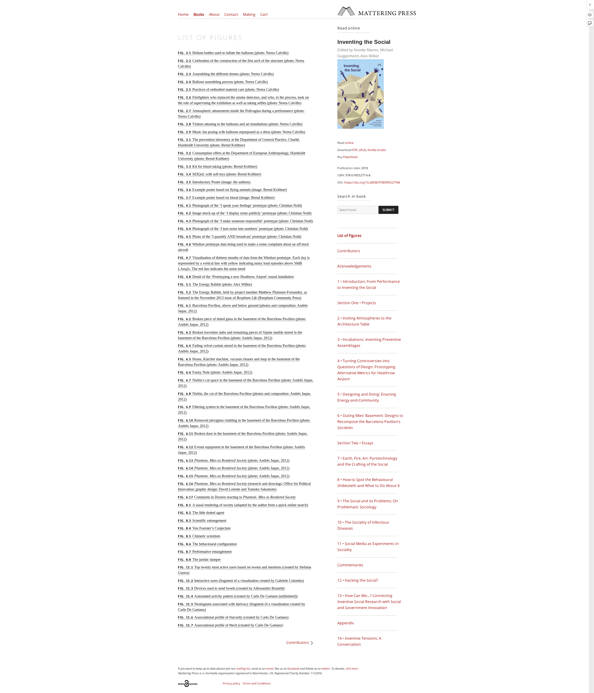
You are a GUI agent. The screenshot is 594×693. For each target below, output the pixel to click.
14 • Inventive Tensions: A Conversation (359, 641)
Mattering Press (376, 8)
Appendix (345, 622)
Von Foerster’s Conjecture (204, 528)
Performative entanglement (205, 552)
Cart (264, 14)
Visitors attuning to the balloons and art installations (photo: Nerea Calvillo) (240, 124)
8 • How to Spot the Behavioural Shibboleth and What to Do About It (368, 482)
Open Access (188, 683)
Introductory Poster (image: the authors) (214, 182)
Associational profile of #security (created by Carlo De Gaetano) (233, 617)
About (214, 14)
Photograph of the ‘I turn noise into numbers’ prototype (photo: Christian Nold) (243, 229)
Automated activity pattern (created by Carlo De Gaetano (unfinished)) (237, 596)
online (349, 143)
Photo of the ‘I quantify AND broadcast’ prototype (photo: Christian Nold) (239, 237)
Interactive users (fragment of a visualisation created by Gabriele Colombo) (241, 581)
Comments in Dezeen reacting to (237, 497)
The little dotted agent (201, 513)
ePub (362, 150)
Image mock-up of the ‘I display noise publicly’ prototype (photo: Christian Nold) (244, 213)
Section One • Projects (356, 302)
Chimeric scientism (199, 536)
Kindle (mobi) (377, 150)
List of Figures (349, 235)
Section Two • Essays (355, 442)
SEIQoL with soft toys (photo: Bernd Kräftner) (219, 174)
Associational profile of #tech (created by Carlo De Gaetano (230, 625)
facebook (293, 668)
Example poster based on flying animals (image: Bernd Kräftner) (232, 190)
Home (183, 14)
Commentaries (350, 564)
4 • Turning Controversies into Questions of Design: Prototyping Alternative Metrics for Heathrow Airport (366, 369)
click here (351, 668)
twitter (326, 668)
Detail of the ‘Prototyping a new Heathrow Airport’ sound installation (236, 277)
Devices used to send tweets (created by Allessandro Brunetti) (231, 588)
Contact (231, 14)
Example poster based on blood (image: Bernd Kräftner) (226, 198)
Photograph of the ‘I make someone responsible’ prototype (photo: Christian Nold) (245, 221)
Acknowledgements (354, 266)
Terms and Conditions (256, 683)
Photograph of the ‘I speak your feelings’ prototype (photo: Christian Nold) (240, 205)
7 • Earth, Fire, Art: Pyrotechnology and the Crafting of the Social (367, 461)
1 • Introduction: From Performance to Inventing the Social (368, 284)
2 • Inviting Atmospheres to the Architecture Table (364, 321)
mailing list (243, 668)
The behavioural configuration (207, 544)
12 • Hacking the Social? (357, 580)
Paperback (350, 157)
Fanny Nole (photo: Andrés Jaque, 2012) (215, 372)
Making (249, 14)
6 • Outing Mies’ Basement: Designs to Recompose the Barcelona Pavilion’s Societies (370, 421)
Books (199, 14)
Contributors (297, 642)
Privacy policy (231, 683)
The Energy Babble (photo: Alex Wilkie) (215, 284)
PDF (355, 150)
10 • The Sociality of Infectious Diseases (363, 525)
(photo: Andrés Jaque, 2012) (233, 460)
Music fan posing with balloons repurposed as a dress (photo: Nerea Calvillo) (241, 132)
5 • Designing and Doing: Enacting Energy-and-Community (366, 397)
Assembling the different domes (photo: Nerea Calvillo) (226, 74)
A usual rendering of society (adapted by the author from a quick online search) (243, 505)
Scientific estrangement (202, 520)
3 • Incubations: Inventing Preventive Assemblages (369, 342)
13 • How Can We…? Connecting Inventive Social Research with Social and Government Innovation (369, 601)
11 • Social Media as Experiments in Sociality (368, 546)
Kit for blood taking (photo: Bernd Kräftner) (217, 166)
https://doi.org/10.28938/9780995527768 (372, 182)
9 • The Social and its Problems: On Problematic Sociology (367, 503)
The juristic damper (199, 559)
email (269, 668)
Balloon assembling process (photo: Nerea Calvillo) (223, 82)
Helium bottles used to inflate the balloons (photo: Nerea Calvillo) (233, 53)
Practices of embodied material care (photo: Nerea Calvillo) (228, 89)
